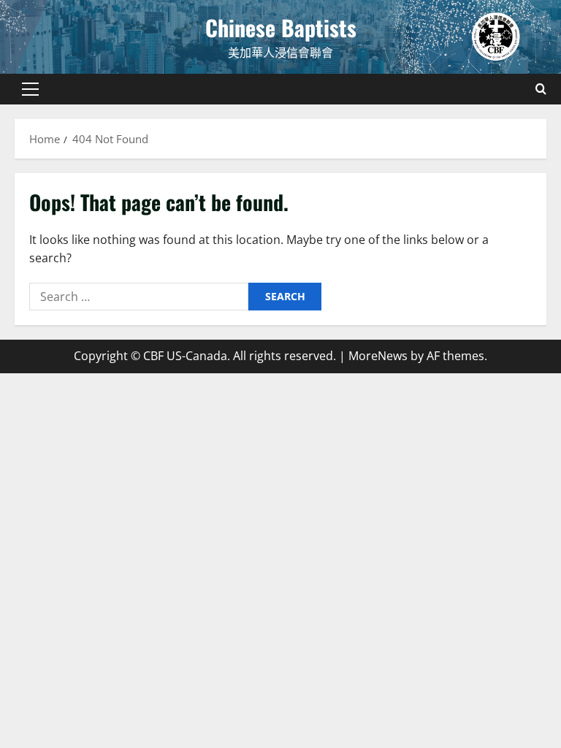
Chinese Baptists (280, 27)
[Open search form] (540, 89)
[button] (30, 89)
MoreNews (378, 356)
